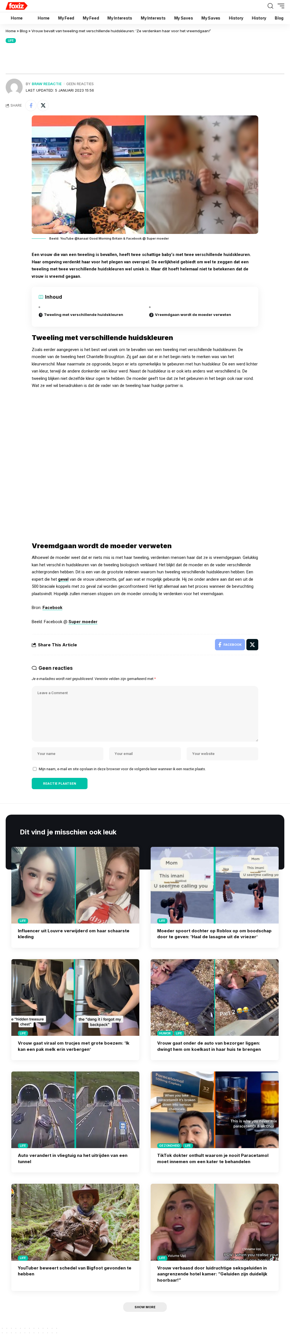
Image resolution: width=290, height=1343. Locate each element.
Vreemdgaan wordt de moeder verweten (193, 314)
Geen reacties (80, 84)
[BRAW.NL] (27, 6)
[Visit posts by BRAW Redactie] (14, 87)
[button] (270, 6)
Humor (165, 1033)
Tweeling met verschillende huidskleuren (83, 314)
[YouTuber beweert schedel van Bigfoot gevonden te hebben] (75, 1222)
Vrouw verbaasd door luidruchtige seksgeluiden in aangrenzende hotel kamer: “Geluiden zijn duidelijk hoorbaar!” (212, 1274)
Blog (23, 31)
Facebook (52, 607)
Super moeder (83, 621)
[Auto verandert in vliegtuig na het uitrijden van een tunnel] (75, 1109)
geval (63, 579)
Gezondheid (169, 1146)
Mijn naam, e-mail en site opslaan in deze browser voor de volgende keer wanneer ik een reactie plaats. (122, 769)
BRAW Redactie (47, 84)
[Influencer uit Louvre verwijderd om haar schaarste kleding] (75, 885)
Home (11, 31)
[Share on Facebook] (31, 105)
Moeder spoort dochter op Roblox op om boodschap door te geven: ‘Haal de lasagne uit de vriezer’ (214, 934)
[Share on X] (43, 105)
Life (11, 40)
